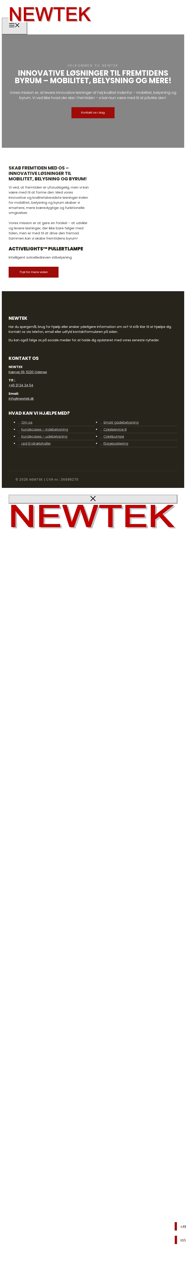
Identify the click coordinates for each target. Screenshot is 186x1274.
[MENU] (14, 26)
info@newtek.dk (21, 398)
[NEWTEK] (50, 25)
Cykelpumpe (113, 436)
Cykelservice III (115, 429)
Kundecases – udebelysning (44, 436)
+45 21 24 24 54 (21, 385)
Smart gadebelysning (121, 422)
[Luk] (93, 499)
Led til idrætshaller (36, 443)
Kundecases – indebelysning (44, 429)
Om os (26, 422)
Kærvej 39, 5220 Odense (28, 372)
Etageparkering (115, 443)
